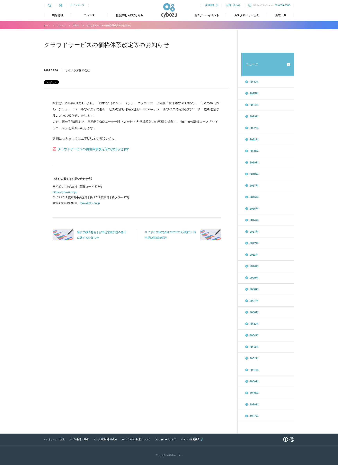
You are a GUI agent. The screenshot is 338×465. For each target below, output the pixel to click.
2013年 (254, 231)
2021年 (254, 139)
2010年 (254, 266)
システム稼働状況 (190, 439)
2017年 (254, 185)
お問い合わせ (233, 5)
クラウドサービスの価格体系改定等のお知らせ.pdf (93, 149)
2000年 (254, 381)
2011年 (254, 254)
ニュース (89, 15)
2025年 (254, 93)
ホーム (47, 25)
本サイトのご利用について (136, 439)
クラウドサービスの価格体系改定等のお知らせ (108, 25)
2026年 (254, 81)
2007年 (254, 300)
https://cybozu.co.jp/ (65, 192)
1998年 (254, 404)
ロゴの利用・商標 (79, 439)
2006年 (254, 312)
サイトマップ (77, 5)
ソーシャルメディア (165, 439)
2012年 (254, 243)
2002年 (254, 358)
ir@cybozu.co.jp (90, 202)
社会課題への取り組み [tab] (129, 15)
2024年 (76, 25)
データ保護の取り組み (105, 439)
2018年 (254, 174)
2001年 (254, 369)
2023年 (254, 116)
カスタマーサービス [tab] (246, 15)
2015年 (254, 208)
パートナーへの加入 (54, 439)
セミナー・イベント (206, 15)
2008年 (254, 289)
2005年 (254, 323)
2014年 (254, 220)
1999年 (254, 392)
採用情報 (210, 5)
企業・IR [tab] (280, 15)
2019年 (254, 162)
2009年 (254, 277)
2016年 (254, 197)
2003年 (254, 346)
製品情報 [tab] (57, 15)
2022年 (254, 127)
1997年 (254, 416)
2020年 (254, 151)
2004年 (254, 335)
